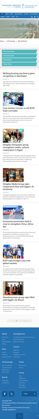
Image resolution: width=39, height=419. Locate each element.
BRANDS (3, 16)
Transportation (23, 380)
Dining (21, 367)
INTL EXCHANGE (34, 14)
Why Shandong (7, 365)
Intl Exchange (11, 41)
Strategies (5, 380)
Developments (19, 334)
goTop (19, 416)
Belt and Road (22, 41)
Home (2, 41)
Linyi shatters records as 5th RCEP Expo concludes (19, 109)
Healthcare (22, 378)
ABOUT (7, 14)
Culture (16, 347)
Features (4, 355)
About (4, 334)
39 (27, 321)
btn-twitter (37, 16)
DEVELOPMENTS (18, 14)
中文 (17, 16)
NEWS (11, 14)
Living (21, 373)
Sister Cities (5, 372)
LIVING (13, 16)
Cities (3, 339)
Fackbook (4, 394)
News (4, 349)
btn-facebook (34, 16)
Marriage (22, 385)
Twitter (11, 394)
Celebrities (16, 357)
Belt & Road (5, 370)
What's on (16, 350)
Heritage (16, 352)
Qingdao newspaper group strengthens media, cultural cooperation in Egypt (16, 147)
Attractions (22, 365)
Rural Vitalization (18, 339)
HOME (2, 14)
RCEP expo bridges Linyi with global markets (16, 262)
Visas (20, 376)
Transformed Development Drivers (24, 337)
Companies (5, 383)
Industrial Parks (7, 367)
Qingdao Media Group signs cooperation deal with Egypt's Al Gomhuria (18, 187)
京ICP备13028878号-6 (9, 410)
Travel (21, 362)
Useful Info (22, 387)
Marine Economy (18, 342)
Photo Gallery (6, 342)
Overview (5, 337)
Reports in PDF (6, 357)
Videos (4, 344)
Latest (4, 352)
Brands (4, 377)
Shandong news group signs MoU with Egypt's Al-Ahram (19, 298)
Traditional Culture (19, 355)
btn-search (31, 16)
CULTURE (26, 14)
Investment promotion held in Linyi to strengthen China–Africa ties (18, 224)
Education (22, 383)
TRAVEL (8, 16)
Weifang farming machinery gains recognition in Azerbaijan (19, 74)
